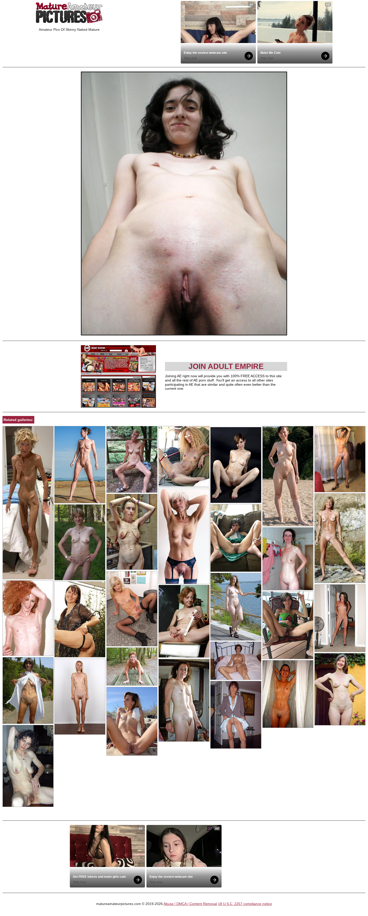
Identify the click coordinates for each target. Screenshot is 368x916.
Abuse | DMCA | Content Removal (190, 904)
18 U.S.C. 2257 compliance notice (245, 904)
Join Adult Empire (226, 366)
